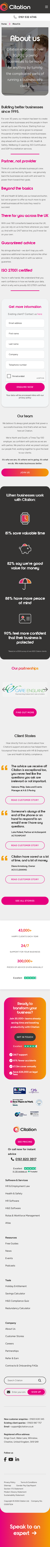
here (39, 314)
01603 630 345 (24, 1419)
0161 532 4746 (28, 17)
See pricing (25, 1142)
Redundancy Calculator (17, 1308)
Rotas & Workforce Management (22, 1215)
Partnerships (12, 1351)
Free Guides (11, 1243)
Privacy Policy (9, 1482)
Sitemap (7, 1486)
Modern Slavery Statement (15, 1492)
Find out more (25, 712)
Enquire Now (25, 387)
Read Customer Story (25, 800)
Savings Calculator (15, 1293)
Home (4, 24)
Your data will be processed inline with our (25, 396)
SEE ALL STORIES (25, 900)
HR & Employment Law (17, 1186)
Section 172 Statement (13, 1489)
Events (9, 1258)
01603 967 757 (23, 1423)
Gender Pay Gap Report (26, 1486)
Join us (25, 472)
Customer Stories (14, 1336)
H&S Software (13, 1208)
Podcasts (10, 1265)
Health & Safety (13, 1193)
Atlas (8, 1223)
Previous (4, 689)
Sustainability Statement (14, 1495)
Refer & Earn (12, 1358)
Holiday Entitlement (16, 1286)
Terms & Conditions (29, 1482)
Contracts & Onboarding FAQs (21, 1365)
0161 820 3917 (25, 1159)
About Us (10, 1329)
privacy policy (25, 397)
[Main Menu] (46, 7)
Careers (9, 1343)
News (8, 1251)
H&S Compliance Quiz (17, 1301)
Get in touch (25, 1037)
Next (45, 689)
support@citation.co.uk (18, 1426)
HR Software (12, 1201)
